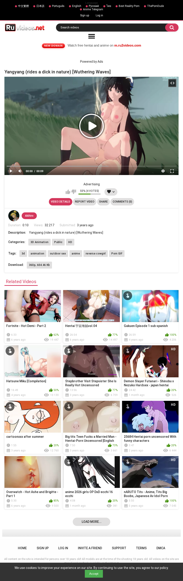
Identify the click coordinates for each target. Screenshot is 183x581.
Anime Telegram (93, 9)
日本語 (40, 6)
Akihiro (29, 215)
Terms (141, 548)
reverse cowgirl (96, 253)
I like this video (68, 192)
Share (103, 201)
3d (23, 253)
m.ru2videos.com (127, 45)
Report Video (84, 201)
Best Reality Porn (129, 6)
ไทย (108, 6)
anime (76, 253)
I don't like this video (73, 192)
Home (22, 548)
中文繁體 (23, 6)
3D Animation (40, 242)
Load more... (92, 521)
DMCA (160, 548)
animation (37, 253)
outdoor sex (58, 253)
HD (70, 242)
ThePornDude (155, 6)
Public (58, 242)
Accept (93, 573)
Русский (94, 6)
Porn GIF (116, 253)
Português (58, 6)
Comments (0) (122, 201)
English (76, 6)
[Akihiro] (13, 215)
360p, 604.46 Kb (39, 265)
